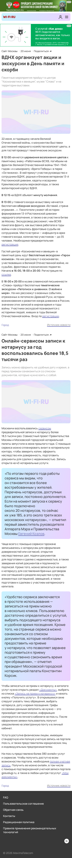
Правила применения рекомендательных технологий (29, 830)
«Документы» (48, 689)
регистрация (10, 244)
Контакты (9, 816)
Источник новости (58, 325)
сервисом (44, 428)
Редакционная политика (18, 822)
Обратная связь (13, 810)
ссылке (6, 274)
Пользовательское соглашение (23, 803)
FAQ (5, 797)
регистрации (50, 316)
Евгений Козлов (31, 533)
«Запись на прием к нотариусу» (35, 693)
